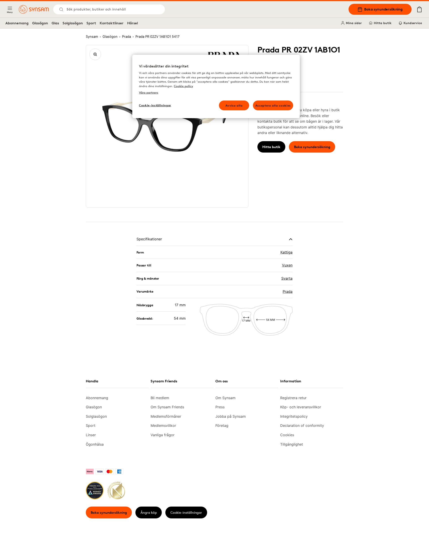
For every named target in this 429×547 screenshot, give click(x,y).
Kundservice (413, 23)
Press (220, 407)
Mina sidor (354, 23)
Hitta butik (382, 23)
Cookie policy (183, 86)
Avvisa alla (234, 105)
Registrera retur (293, 398)
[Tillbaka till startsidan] (34, 9)
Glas (55, 23)
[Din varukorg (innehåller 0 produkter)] (419, 9)
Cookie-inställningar (186, 512)
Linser (91, 435)
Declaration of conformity (302, 425)
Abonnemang (17, 23)
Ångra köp (149, 512)
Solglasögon (73, 23)
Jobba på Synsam (230, 416)
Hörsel (132, 23)
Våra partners (148, 92)
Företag (221, 425)
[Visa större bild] (95, 54)
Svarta (286, 278)
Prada (287, 291)
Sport (91, 23)
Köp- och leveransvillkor (300, 407)
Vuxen (287, 265)
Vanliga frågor (163, 435)
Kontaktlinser (112, 23)
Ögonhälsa (95, 444)
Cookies (287, 435)
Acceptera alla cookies (273, 105)
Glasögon (40, 23)
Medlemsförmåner (166, 416)
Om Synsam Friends (167, 407)
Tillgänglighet (291, 444)
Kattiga (286, 252)
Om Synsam (225, 398)
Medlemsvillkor (163, 425)
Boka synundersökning (383, 9)
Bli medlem (160, 398)
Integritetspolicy (294, 416)
